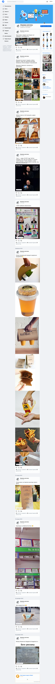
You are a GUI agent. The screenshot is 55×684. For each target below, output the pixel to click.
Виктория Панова (20, 237)
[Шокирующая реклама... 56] (47, 58)
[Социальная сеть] (3, 2)
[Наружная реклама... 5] (47, 67)
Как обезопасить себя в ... (47, 80)
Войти (51, 1)
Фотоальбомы (46, 53)
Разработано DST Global (7, 50)
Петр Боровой (48, 96)
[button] (47, 2)
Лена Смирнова (19, 44)
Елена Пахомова (19, 508)
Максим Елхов (19, 464)
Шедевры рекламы (24, 31)
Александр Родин (20, 142)
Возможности (5, 46)
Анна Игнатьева (19, 587)
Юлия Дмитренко (20, 663)
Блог (44, 74)
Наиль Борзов (19, 623)
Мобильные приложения (7, 49)
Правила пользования (7, 47)
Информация (9, 45)
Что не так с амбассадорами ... (47, 88)
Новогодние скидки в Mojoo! (26, 675)
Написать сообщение (46, 26)
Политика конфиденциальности (7, 48)
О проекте (4, 45)
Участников (46, 31)
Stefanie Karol (19, 189)
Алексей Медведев (20, 99)
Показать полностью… (22, 163)
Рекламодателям (37, 681)
